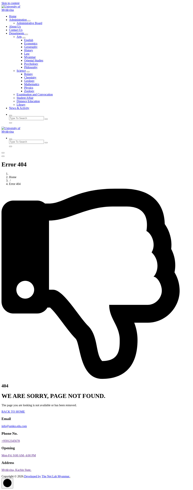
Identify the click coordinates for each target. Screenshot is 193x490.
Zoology (29, 91)
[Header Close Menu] (3, 156)
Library (21, 104)
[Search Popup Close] (10, 122)
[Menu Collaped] (3, 152)
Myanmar (30, 57)
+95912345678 (11, 440)
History (28, 50)
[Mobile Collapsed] (29, 20)
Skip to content (10, 3)
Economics (30, 43)
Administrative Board (29, 23)
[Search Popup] (10, 115)
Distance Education (28, 101)
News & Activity (19, 108)
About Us (15, 26)
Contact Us (15, 30)
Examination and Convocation (35, 94)
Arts (19, 36)
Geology (29, 80)
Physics (28, 87)
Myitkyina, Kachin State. (16, 470)
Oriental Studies (33, 60)
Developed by (32, 476)
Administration (18, 19)
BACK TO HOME (13, 411)
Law (27, 53)
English (28, 40)
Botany (28, 74)
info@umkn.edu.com (14, 426)
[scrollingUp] (7, 483)
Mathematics (31, 84)
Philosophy (31, 67)
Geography (31, 46)
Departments (17, 33)
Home (12, 16)
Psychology (31, 63)
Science (21, 70)
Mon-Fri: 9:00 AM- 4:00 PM (19, 455)
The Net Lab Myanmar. (56, 476)
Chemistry (30, 77)
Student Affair (25, 97)
